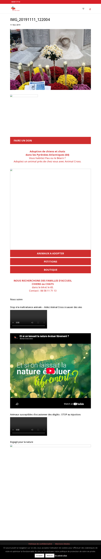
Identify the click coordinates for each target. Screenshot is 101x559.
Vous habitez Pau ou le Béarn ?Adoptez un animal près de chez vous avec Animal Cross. (47, 156)
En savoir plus (61, 555)
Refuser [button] (50, 555)
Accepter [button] (39, 555)
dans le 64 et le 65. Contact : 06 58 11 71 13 (43, 285)
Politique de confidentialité (40, 544)
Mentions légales (62, 544)
